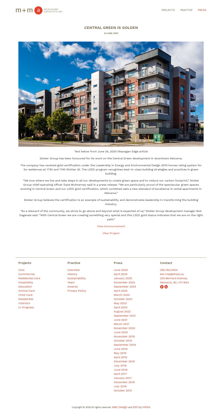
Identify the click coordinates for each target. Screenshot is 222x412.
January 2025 (123, 278)
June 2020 (121, 332)
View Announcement (111, 226)
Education (25, 286)
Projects (168, 10)
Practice (186, 10)
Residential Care (29, 278)
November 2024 (124, 282)
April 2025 (120, 274)
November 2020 (124, 328)
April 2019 (120, 357)
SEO (135, 407)
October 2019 (123, 340)
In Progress (26, 307)
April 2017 (120, 373)
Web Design (119, 407)
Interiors (24, 303)
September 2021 (125, 315)
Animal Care (26, 290)
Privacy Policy (76, 290)
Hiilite (146, 407)
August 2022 (122, 311)
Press (202, 10)
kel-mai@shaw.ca (172, 274)
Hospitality (25, 282)
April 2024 (120, 290)
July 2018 (120, 365)
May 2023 (120, 303)
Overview (73, 270)
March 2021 (121, 324)
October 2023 (123, 299)
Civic (21, 270)
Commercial (26, 274)
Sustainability (76, 278)
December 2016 (124, 382)
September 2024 (125, 286)
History (72, 274)
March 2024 (122, 294)
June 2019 (120, 349)
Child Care (25, 294)
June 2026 (121, 270)
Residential (25, 299)
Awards (72, 286)
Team (71, 282)
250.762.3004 (169, 270)
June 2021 (120, 319)
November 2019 (124, 336)
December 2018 (124, 361)
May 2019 (120, 353)
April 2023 (120, 307)
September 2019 (125, 344)
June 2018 (120, 369)
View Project (111, 233)
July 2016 (120, 386)
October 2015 (123, 390)
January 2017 (123, 378)
